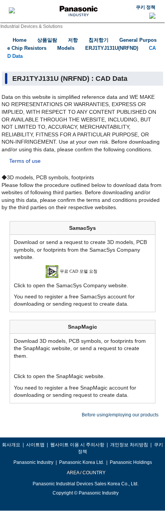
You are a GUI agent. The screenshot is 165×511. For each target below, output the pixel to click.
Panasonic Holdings (131, 462)
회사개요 (11, 444)
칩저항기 (99, 40)
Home (19, 40)
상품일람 (47, 40)
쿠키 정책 (145, 7)
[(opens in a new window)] (83, 271)
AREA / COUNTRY (86, 472)
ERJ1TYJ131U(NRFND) (111, 48)
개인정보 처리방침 (129, 444)
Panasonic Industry (33, 462)
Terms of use (25, 161)
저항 (73, 40)
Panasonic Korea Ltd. (81, 462)
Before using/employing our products (120, 415)
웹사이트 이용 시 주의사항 (77, 444)
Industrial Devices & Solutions (31, 26)
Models (65, 48)
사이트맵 (35, 444)
